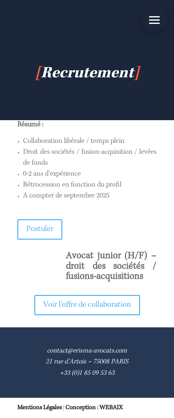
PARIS (119, 362)
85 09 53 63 (99, 373)
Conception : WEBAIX (94, 408)
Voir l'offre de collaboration (87, 305)
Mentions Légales (39, 408)
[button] (154, 19)
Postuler (39, 229)
